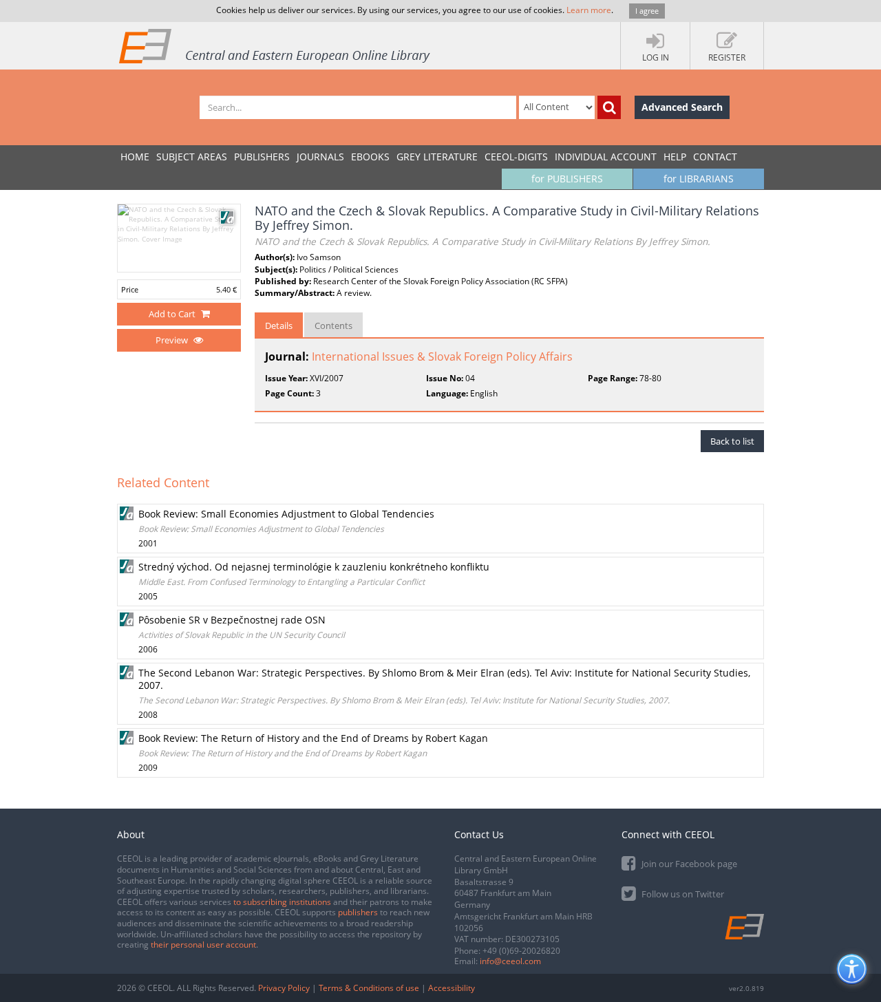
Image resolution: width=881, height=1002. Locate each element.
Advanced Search (682, 107)
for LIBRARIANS (699, 178)
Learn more (588, 10)
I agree (647, 11)
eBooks (370, 156)
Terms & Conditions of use (369, 988)
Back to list (732, 441)
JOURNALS (320, 156)
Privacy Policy (284, 988)
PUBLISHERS (262, 156)
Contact (715, 156)
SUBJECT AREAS (191, 156)
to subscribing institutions (282, 902)
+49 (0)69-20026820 (521, 951)
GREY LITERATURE (437, 156)
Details (279, 325)
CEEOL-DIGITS (516, 156)
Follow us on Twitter (681, 894)
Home (134, 156)
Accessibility (451, 988)
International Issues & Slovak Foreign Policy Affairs (442, 356)
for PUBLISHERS (567, 178)
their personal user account (203, 944)
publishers (358, 912)
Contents (333, 325)
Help (675, 156)
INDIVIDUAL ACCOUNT (606, 156)
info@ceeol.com (510, 961)
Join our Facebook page (688, 863)
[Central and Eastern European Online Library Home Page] (275, 45)
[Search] (609, 107)
